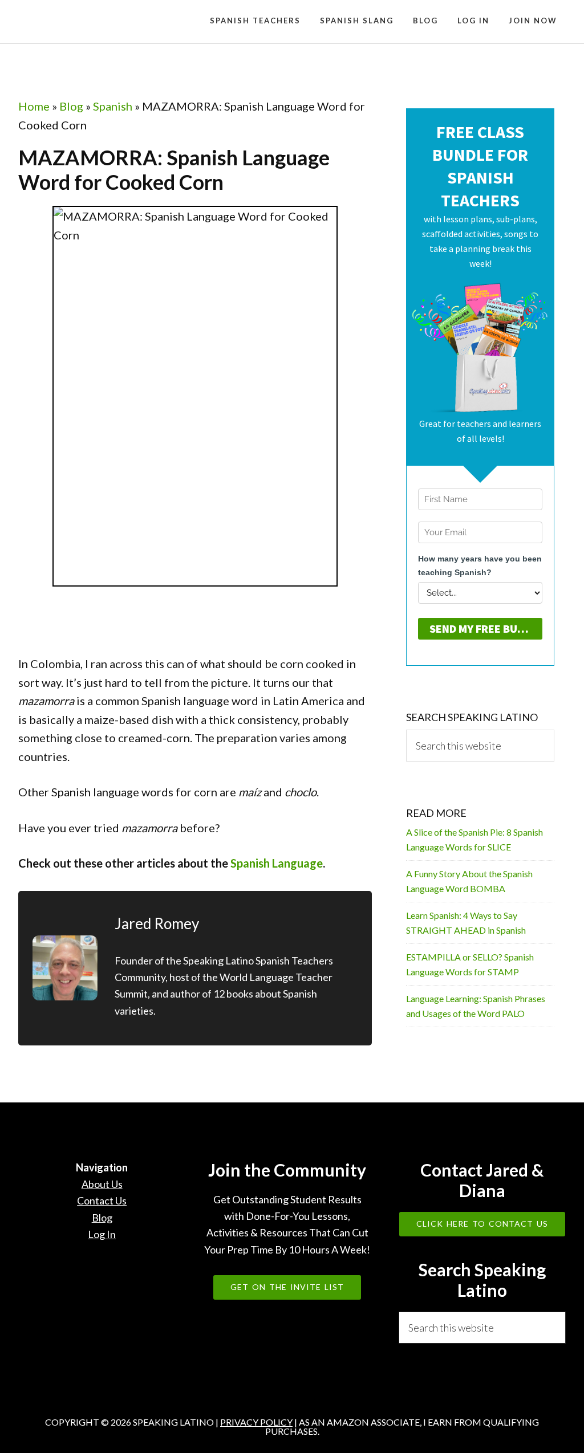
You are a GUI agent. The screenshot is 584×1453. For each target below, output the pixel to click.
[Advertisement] (225, 628)
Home (34, 106)
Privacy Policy (256, 1422)
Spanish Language (276, 863)
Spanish (112, 106)
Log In (102, 1234)
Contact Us (102, 1200)
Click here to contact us (482, 1223)
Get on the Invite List (287, 1287)
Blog (71, 106)
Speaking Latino (103, 21)
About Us (102, 1184)
